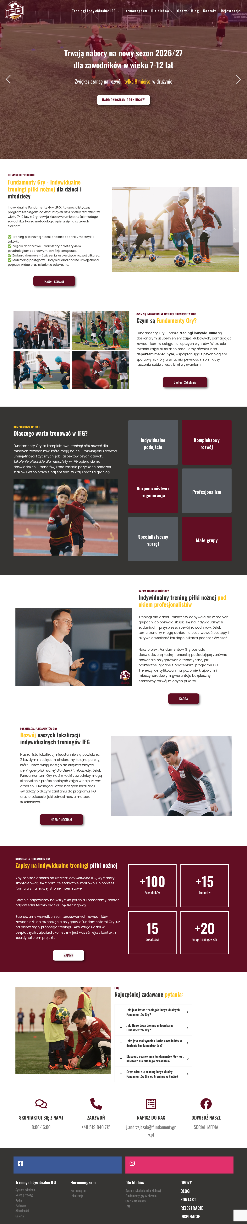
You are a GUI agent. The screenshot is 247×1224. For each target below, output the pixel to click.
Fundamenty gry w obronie (140, 1195)
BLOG (185, 1191)
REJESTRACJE (191, 1208)
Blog (195, 10)
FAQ (127, 1206)
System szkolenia (25, 1189)
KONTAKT (188, 1199)
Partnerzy (20, 1205)
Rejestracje (230, 10)
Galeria (19, 1216)
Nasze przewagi (24, 1194)
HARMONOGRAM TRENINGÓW (123, 99)
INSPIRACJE (190, 1216)
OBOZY (186, 1182)
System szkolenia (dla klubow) (143, 1190)
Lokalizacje (76, 1195)
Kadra (18, 1200)
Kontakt (210, 10)
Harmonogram (135, 10)
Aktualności (22, 1210)
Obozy (182, 10)
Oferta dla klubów (135, 1200)
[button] (116, 229)
